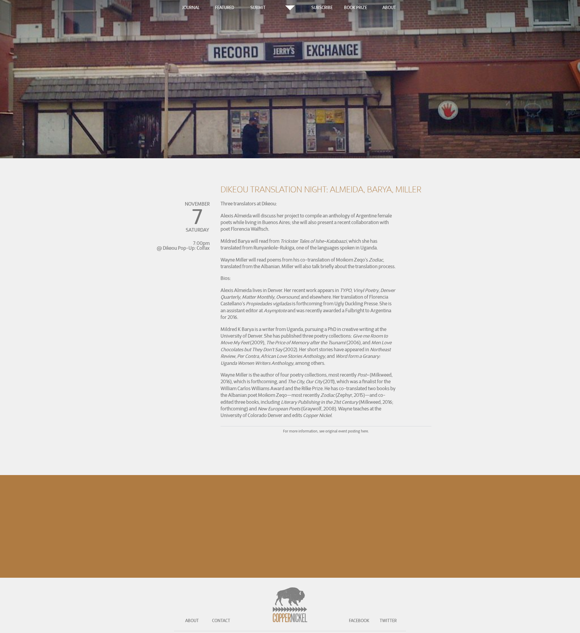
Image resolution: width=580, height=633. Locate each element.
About (389, 7)
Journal (191, 7)
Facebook (359, 620)
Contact (221, 620)
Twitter (388, 620)
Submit (258, 7)
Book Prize (355, 7)
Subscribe (322, 7)
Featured (224, 7)
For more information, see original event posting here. (326, 431)
